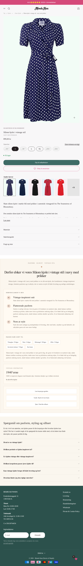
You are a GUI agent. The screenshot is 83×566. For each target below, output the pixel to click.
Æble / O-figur (54, 342)
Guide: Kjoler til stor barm (41, 398)
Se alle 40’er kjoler (11, 379)
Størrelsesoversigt (72, 144)
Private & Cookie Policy (71, 511)
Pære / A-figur (27, 342)
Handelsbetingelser (69, 504)
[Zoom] (74, 117)
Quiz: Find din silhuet (41, 404)
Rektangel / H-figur (40, 342)
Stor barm (30, 347)
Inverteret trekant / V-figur (15, 347)
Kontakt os (66, 492)
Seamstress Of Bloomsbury (13, 128)
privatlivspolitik (8, 543)
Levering (66, 496)
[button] (41, 168)
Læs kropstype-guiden (41, 391)
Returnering (67, 500)
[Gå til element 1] (28, 118)
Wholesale (66, 507)
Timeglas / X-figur (13, 342)
